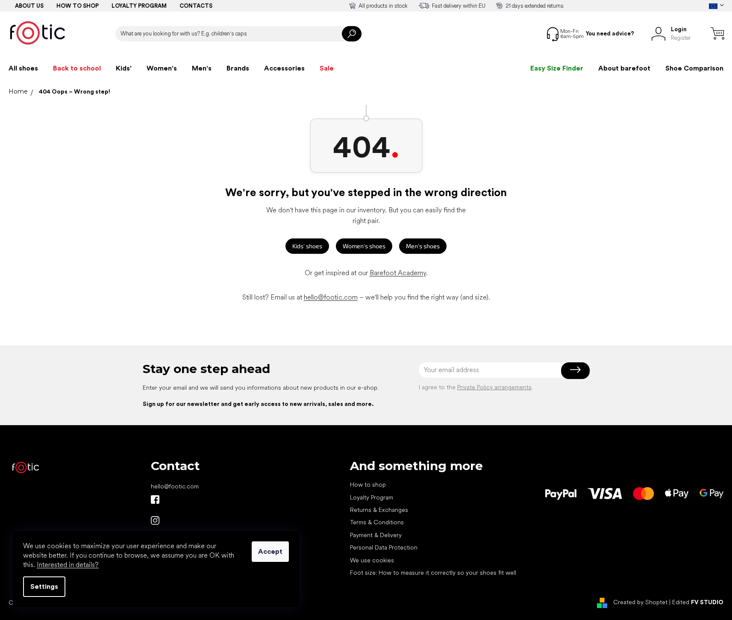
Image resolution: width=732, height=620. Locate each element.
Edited (697, 602)
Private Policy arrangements (494, 387)
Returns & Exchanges (379, 509)
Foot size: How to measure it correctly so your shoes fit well (433, 572)
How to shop (77, 6)
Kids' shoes (307, 246)
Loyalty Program (371, 497)
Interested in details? (68, 565)
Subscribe (575, 370)
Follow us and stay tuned (155, 499)
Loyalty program (139, 6)
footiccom (155, 520)
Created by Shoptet (640, 602)
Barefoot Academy (398, 273)
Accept (270, 551)
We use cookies (372, 560)
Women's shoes (364, 246)
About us (29, 6)
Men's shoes (423, 246)
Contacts (195, 6)
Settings (44, 586)
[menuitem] (23, 68)
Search (352, 33)
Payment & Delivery (376, 535)
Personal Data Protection (383, 547)
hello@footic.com (331, 297)
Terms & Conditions (377, 522)
